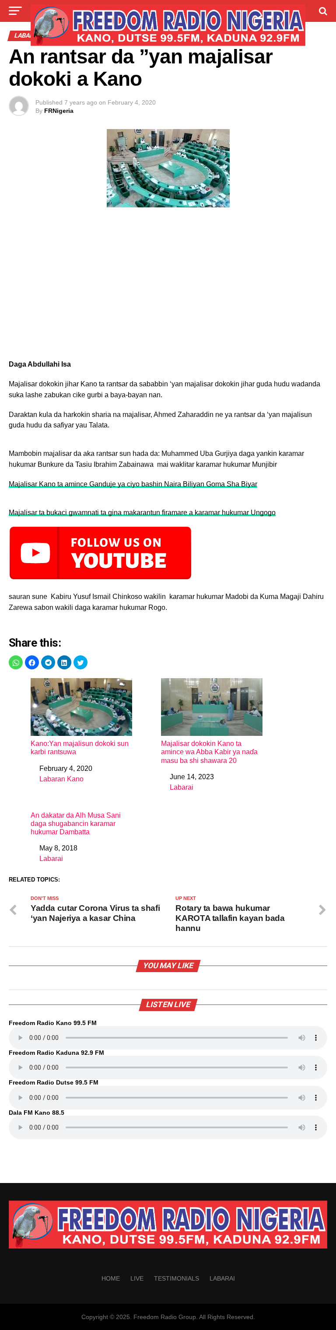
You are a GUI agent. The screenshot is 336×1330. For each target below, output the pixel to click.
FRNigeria (59, 110)
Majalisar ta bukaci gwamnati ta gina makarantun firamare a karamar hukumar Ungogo (142, 512)
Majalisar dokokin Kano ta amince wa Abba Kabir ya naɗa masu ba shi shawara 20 (209, 752)
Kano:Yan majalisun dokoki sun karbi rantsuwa (80, 748)
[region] (168, 286)
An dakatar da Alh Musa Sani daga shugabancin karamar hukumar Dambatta (76, 824)
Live (137, 1278)
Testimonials (176, 1278)
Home (111, 1278)
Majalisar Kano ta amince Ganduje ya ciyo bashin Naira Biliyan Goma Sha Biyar (133, 484)
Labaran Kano (61, 779)
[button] (16, 662)
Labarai (181, 787)
